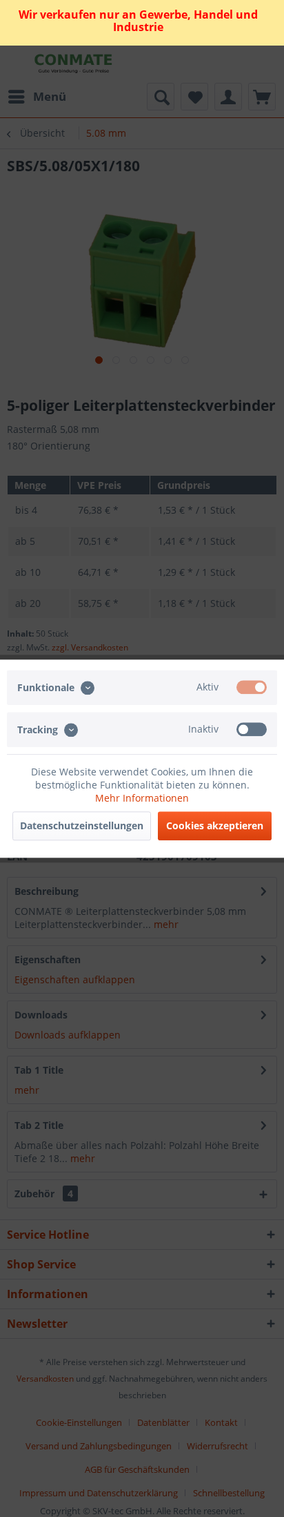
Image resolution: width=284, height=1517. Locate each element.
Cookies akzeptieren (214, 825)
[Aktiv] (251, 687)
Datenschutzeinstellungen (81, 825)
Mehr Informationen (142, 797)
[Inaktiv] (251, 729)
